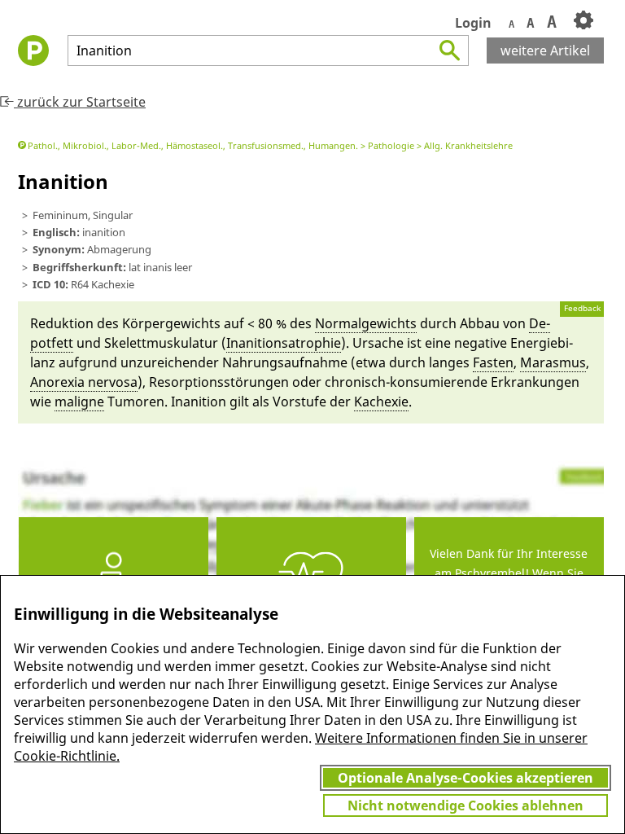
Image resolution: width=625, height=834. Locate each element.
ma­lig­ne (79, 401)
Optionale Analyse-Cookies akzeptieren (465, 778)
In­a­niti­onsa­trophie (283, 343)
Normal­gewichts (366, 323)
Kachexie (381, 401)
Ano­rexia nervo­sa (84, 382)
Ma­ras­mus (553, 362)
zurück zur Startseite (80, 102)
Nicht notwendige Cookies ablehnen (465, 805)
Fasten (493, 362)
